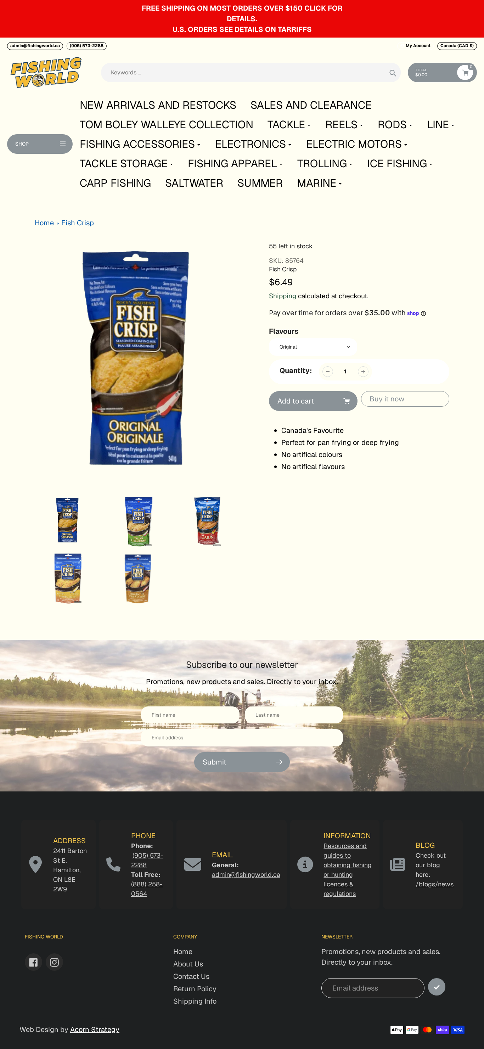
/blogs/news (435, 884)
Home (44, 222)
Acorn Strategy (94, 1029)
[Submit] (436, 987)
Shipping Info (194, 1001)
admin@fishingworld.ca (35, 46)
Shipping (282, 296)
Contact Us (191, 976)
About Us (188, 964)
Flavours (283, 331)
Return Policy (194, 988)
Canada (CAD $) (457, 46)
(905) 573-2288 (86, 46)
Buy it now (387, 399)
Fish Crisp (77, 222)
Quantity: (296, 370)
